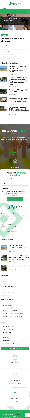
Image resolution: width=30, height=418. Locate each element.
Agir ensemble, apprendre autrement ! (18, 90)
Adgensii (18, 414)
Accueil (5, 22)
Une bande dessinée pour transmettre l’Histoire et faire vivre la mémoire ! (18, 99)
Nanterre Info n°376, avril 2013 (9, 58)
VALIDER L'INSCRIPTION (15, 198)
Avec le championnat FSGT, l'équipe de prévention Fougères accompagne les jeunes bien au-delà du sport (19, 81)
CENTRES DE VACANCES (15, 348)
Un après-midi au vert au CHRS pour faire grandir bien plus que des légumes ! (19, 109)
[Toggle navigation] (28, 11)
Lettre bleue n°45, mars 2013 (9, 55)
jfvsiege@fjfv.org (15, 167)
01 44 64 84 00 (15, 154)
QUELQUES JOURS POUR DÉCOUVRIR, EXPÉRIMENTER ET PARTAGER (18, 69)
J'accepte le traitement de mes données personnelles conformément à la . (15, 193)
